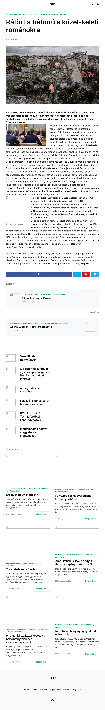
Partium (43, 689)
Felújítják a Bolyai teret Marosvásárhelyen (34, 402)
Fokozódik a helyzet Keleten (36, 298)
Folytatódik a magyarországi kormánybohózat (73, 497)
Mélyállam (42, 629)
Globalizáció (19, 14)
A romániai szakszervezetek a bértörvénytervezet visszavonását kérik (25, 639)
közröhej (90, 490)
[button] (7, 4)
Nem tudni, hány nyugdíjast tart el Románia (75, 632)
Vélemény (63, 323)
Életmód (9, 14)
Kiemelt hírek (31, 14)
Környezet (80, 490)
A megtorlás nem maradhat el (31, 389)
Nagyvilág (53, 14)
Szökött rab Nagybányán (28, 358)
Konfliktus (43, 14)
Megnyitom (41, 514)
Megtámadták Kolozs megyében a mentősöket (33, 432)
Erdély (17, 489)
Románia (62, 14)
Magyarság (45, 323)
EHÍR (52, 4)
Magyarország (12, 491)
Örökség (58, 627)
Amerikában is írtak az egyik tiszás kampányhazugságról (73, 562)
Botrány (58, 555)
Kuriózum (45, 489)
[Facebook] (52, 700)
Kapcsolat (77, 689)
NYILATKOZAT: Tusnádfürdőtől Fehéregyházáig (30, 416)
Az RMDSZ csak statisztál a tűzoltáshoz (31, 326)
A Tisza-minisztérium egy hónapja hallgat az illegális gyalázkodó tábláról (34, 374)
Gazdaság (22, 323)
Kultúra (36, 489)
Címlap (27, 689)
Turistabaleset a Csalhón (22, 569)
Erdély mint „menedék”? (22, 494)
